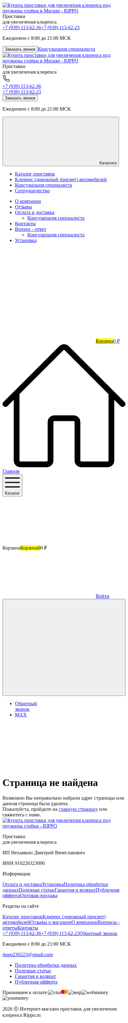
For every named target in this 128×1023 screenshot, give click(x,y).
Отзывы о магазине (50, 922)
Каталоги (107, 163)
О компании (28, 201)
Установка (26, 240)
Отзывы (23, 206)
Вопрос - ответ (30, 229)
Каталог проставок (22, 916)
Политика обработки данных (46, 965)
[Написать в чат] (64, 647)
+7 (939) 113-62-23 (60, 27)
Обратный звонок (98, 933)
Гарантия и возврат (75, 890)
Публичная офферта (36, 981)
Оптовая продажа (38, 895)
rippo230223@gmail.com (27, 954)
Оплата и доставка (34, 212)
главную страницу (78, 809)
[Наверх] (49, 767)
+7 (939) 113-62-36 (21, 27)
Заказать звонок (20, 49)
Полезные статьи (37, 890)
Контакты (25, 223)
